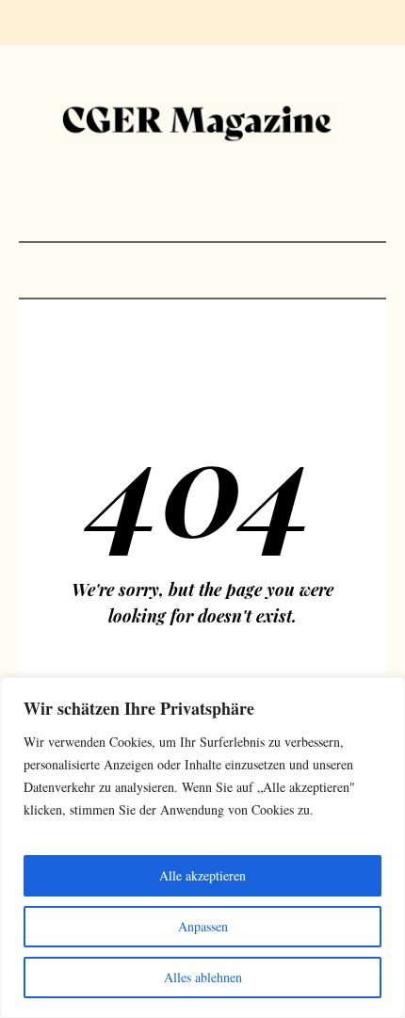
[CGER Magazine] (202, 123)
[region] (202, 847)
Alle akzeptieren (202, 875)
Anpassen (203, 926)
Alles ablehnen (203, 977)
